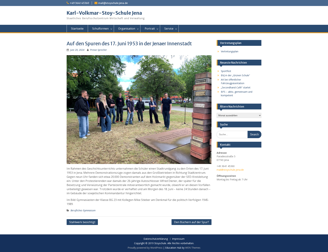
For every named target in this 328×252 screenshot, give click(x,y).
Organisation (126, 28)
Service (168, 28)
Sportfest (226, 71)
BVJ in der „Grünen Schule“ (235, 75)
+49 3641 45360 (79, 3)
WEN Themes (192, 247)
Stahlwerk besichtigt (82, 222)
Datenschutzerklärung (156, 239)
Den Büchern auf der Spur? (191, 222)
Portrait (150, 28)
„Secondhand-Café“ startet (235, 87)
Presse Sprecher (98, 49)
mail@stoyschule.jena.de (113, 3)
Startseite (77, 28)
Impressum (178, 239)
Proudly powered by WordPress (145, 247)
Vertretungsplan (229, 51)
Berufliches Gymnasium (83, 210)
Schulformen (100, 28)
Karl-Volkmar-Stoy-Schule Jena (104, 13)
